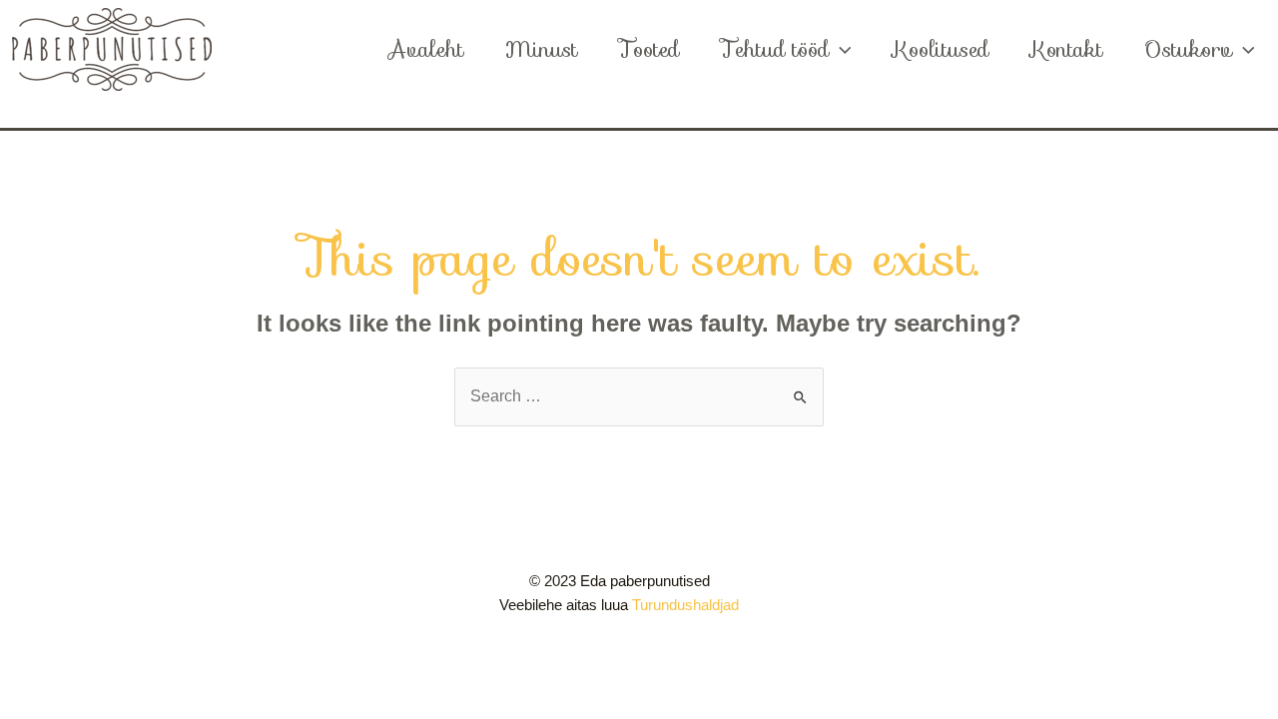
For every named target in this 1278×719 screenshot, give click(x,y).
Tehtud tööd (775, 49)
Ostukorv (1188, 49)
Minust (541, 49)
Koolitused (940, 49)
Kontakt (1066, 49)
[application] (840, 50)
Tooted (649, 49)
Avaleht (425, 49)
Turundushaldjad (685, 605)
